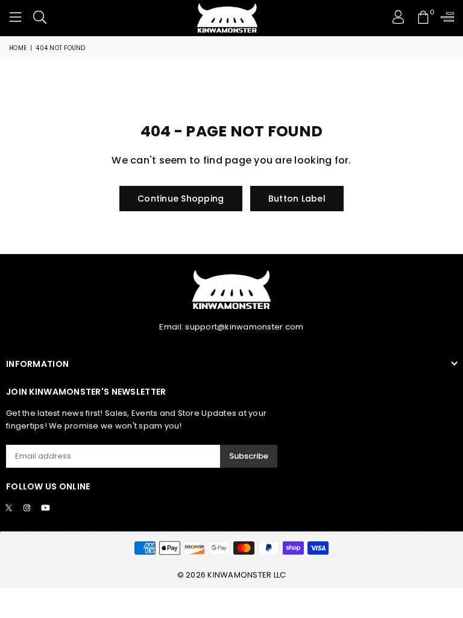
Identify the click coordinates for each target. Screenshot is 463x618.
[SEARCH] (40, 18)
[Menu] (16, 18)
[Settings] (444, 18)
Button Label (297, 199)
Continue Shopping (180, 199)
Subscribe (248, 456)
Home (18, 48)
